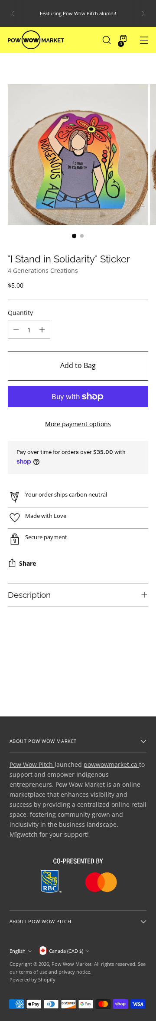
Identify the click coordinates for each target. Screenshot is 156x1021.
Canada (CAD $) (66, 951)
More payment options (78, 424)
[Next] (143, 13)
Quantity (20, 312)
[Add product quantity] (42, 329)
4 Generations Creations (43, 270)
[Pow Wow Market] (36, 40)
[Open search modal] (106, 40)
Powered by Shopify (32, 979)
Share (27, 563)
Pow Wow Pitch (32, 764)
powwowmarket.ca (111, 764)
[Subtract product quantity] (16, 329)
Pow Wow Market (71, 964)
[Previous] (13, 13)
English (18, 951)
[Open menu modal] (144, 40)
